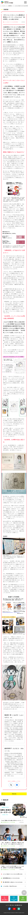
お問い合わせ (12, 905)
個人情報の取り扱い (18, 905)
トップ (3, 5)
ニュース (7, 905)
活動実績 (10, 5)
